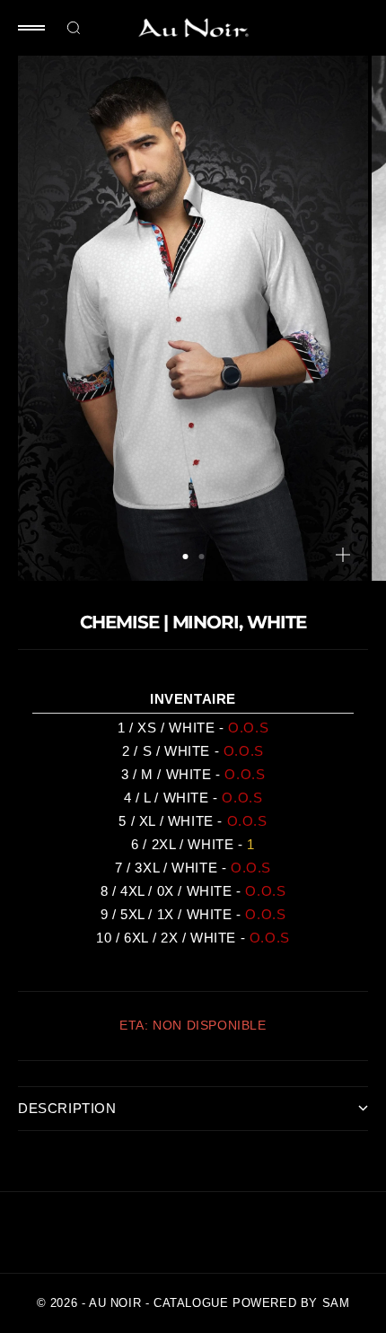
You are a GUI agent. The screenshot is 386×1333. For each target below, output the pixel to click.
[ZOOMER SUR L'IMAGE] (343, 555)
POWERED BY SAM (290, 1303)
